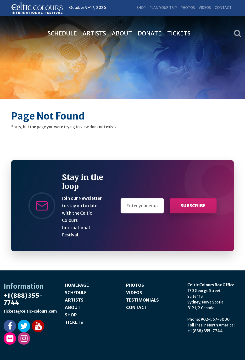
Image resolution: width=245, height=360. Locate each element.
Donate (149, 33)
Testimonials (142, 300)
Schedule (62, 33)
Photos (188, 8)
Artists (94, 33)
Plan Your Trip (163, 8)
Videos (205, 8)
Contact (223, 8)
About (122, 33)
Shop (141, 8)
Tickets (178, 33)
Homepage (77, 285)
